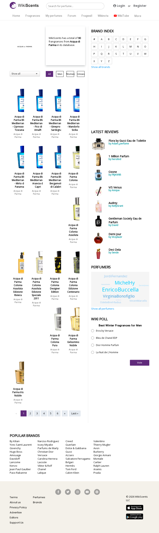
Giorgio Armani (102, 455)
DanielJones (144, 285)
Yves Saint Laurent (21, 444)
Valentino (99, 441)
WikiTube (123, 15)
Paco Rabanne (18, 472)
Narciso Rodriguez (48, 441)
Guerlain (71, 444)
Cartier (97, 462)
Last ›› (74, 413)
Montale (98, 458)
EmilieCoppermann (106, 299)
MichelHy (125, 282)
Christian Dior (46, 451)
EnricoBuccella (120, 289)
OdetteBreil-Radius (110, 302)
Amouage (15, 455)
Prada (97, 472)
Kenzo (13, 465)
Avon (96, 448)
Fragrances (32, 15)
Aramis (97, 469)
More (137, 16)
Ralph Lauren (101, 465)
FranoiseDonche (105, 284)
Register (139, 6)
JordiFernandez (115, 276)
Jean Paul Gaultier (20, 469)
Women (70, 74)
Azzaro (70, 455)
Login (120, 6)
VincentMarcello (138, 300)
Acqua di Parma (18, 135)
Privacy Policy (18, 507)
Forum (72, 15)
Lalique (42, 472)
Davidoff (15, 458)
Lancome (15, 462)
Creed (69, 441)
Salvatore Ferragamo (78, 458)
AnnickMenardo (118, 299)
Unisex (81, 74)
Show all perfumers (102, 308)
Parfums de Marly (48, 448)
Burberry (98, 451)
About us (15, 502)
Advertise (16, 512)
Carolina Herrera (47, 458)
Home (16, 15)
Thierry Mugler (102, 444)
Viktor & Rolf (45, 465)
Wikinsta (103, 15)
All (49, 74)
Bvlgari (69, 462)
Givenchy (15, 448)
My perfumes (54, 15)
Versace (42, 455)
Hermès (70, 465)
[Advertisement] (120, 97)
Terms (14, 497)
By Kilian (15, 441)
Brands (37, 502)
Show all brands (100, 67)
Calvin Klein (72, 472)
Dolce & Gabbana (76, 448)
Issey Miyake (45, 444)
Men (60, 74)
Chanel (42, 469)
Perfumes (39, 497)
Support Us (16, 522)
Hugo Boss (16, 451)
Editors (14, 517)
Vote (139, 362)
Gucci (69, 451)
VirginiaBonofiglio (119, 296)
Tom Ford (71, 469)
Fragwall (86, 15)
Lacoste (42, 462)
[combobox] (25, 73)
